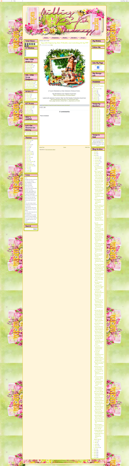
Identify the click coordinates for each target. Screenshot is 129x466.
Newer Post (41, 147)
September (97, 161)
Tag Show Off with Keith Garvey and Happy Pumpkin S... (99, 328)
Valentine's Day (29, 165)
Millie (52, 45)
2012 (95, 457)
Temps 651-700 (96, 126)
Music (27, 155)
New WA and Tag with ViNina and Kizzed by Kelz (99, 363)
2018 (95, 155)
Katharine (28, 68)
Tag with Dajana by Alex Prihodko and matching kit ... (98, 214)
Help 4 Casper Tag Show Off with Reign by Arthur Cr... (99, 173)
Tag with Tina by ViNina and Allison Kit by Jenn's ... (98, 320)
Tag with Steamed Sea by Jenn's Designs (98, 255)
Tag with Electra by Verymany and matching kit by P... (99, 186)
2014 (95, 454)
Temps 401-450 (96, 118)
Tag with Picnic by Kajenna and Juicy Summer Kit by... (99, 235)
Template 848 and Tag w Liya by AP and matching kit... (99, 177)
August (97, 163)
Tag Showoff (67, 105)
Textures (95, 97)
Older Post (87, 147)
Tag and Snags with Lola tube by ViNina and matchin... (99, 230)
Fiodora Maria (29, 67)
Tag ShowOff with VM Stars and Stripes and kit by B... (99, 245)
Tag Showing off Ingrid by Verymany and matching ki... (99, 412)
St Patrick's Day (29, 161)
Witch (27, 167)
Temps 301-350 (96, 115)
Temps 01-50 (96, 108)
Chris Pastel (29, 99)
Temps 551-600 (96, 124)
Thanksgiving (29, 164)
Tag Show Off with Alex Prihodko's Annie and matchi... (99, 332)
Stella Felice (29, 69)
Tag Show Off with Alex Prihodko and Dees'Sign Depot (98, 337)
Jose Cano (28, 110)
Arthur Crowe (29, 106)
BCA (27, 143)
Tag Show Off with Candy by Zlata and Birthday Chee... (99, 359)
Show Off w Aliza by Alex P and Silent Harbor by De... (98, 408)
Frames (95, 90)
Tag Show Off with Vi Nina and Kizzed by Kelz (99, 421)
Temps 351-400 (96, 117)
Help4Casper (29, 121)
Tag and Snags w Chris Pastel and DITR (98, 168)
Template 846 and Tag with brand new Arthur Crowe (99, 403)
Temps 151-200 (96, 111)
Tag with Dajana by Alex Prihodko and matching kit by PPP (64, 43)
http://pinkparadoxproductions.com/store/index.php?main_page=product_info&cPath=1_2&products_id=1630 (64, 100)
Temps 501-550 (96, 121)
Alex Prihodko (29, 65)
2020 (95, 152)
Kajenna (28, 95)
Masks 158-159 (97, 428)
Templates (55, 38)
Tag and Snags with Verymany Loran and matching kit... (99, 301)
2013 (95, 455)
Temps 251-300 (96, 114)
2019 (95, 153)
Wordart (74, 38)
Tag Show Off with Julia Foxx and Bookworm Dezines (99, 399)
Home (46, 38)
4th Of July (28, 140)
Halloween (28, 151)
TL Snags (95, 94)
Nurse (27, 158)
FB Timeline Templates (98, 86)
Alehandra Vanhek (30, 98)
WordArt (95, 100)
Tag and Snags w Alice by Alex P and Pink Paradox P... (99, 426)
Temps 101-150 (96, 110)
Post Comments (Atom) (50, 149)
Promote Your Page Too (98, 69)
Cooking (28, 146)
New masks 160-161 (98, 391)
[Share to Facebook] (44, 107)
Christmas (28, 144)
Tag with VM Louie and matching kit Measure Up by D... (99, 312)
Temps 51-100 (96, 122)
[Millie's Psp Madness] (98, 68)
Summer (28, 163)
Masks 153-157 (97, 439)
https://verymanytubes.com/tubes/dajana (64, 95)
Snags (83, 38)
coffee (27, 168)
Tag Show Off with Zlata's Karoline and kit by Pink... (99, 395)
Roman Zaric (29, 107)
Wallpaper (95, 98)
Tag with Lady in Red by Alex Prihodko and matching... (99, 190)
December (97, 157)
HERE (102, 141)
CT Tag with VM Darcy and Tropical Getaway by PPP (99, 286)
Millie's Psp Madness (98, 65)
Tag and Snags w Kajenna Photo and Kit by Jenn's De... (99, 417)
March (96, 445)
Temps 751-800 (96, 129)
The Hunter (28, 111)
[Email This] (40, 107)
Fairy (27, 148)
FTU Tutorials (96, 88)
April (96, 444)
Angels (27, 141)
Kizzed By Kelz (29, 83)
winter (27, 171)
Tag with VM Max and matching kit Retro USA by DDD (99, 207)
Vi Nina (27, 97)
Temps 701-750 (96, 128)
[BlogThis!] (41, 107)
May (96, 442)
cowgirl (28, 170)
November (97, 158)
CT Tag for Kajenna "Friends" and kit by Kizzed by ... (98, 378)
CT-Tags (49, 105)
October (97, 160)
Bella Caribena (29, 86)
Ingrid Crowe (29, 113)
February (97, 447)
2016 (95, 450)
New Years (28, 157)
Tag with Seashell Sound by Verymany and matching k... (99, 316)
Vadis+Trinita (29, 71)
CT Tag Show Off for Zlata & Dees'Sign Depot (99, 279)
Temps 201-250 (96, 112)
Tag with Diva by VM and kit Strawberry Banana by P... (99, 275)
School (27, 160)
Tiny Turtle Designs (30, 84)
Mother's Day (29, 154)
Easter (27, 147)
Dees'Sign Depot (30, 82)
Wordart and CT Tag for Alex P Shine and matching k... (98, 368)
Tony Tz (28, 109)
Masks (65, 38)
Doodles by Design (30, 87)
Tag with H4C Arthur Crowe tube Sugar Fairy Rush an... (98, 181)
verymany (28, 64)
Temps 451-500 (96, 119)
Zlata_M (28, 94)
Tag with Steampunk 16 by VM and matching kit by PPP (99, 266)
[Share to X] (43, 107)
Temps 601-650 (96, 125)
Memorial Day (29, 153)
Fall (27, 150)
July (96, 165)
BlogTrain (95, 84)
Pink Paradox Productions (56, 105)
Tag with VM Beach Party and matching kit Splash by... (99, 270)
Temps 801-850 (96, 131)
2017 (95, 449)
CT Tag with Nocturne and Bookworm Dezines (99, 291)
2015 (95, 452)
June (96, 440)
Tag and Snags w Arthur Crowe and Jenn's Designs (98, 388)
